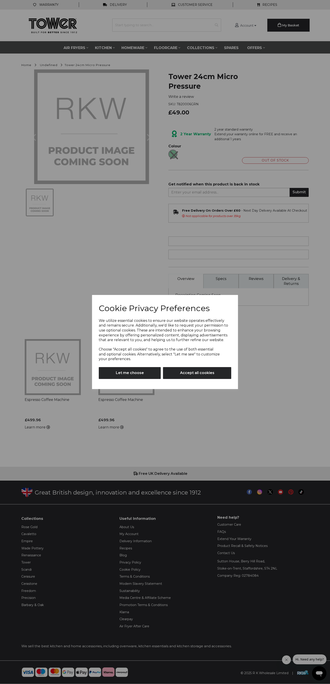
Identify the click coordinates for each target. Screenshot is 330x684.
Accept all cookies (197, 373)
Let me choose (130, 373)
